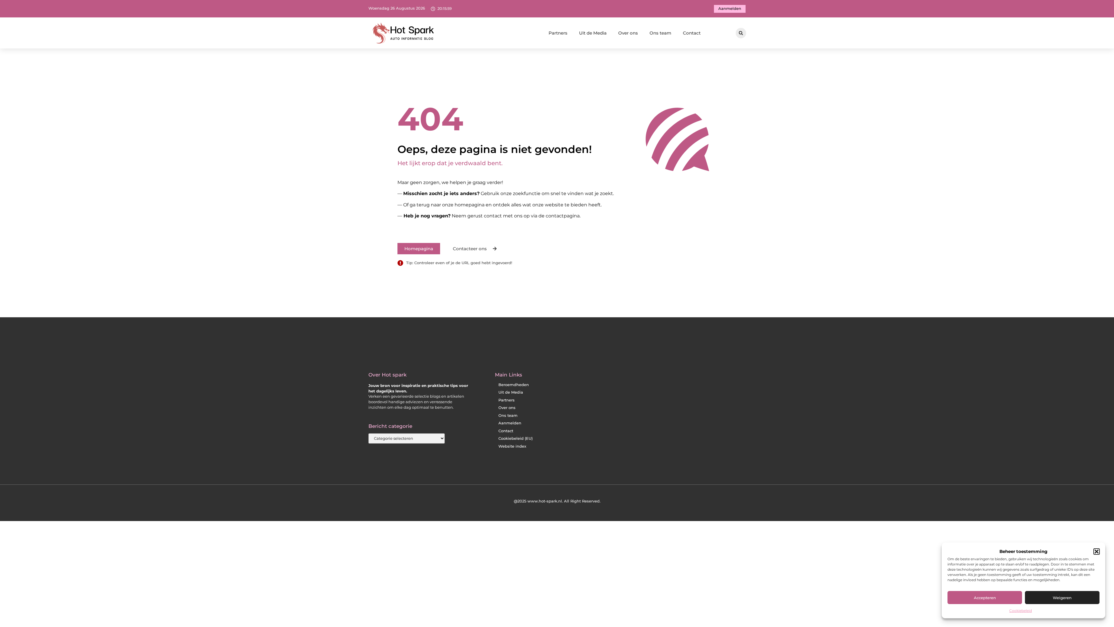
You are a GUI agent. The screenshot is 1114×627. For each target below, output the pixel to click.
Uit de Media (593, 33)
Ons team (660, 33)
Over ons (628, 33)
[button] (1096, 551)
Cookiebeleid (1020, 610)
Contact (692, 33)
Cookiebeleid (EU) (515, 438)
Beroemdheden (513, 385)
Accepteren (985, 597)
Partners (558, 33)
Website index (512, 446)
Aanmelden (509, 423)
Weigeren (1062, 597)
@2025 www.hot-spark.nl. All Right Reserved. (557, 501)
